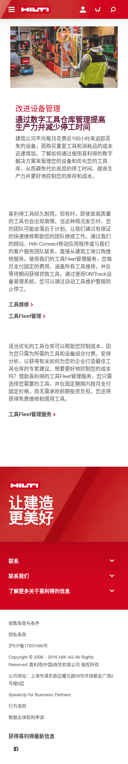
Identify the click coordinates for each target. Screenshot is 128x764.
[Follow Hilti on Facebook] (16, 748)
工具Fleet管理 (25, 316)
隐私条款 (17, 634)
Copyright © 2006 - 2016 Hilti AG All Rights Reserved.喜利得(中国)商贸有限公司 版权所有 (54, 660)
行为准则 (17, 705)
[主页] (35, 9)
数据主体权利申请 (26, 717)
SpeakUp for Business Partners (40, 694)
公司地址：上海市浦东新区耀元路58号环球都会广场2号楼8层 (61, 679)
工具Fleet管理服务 (30, 414)
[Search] (112, 9)
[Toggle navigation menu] (11, 9)
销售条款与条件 (24, 622)
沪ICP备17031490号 (28, 645)
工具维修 (19, 304)
